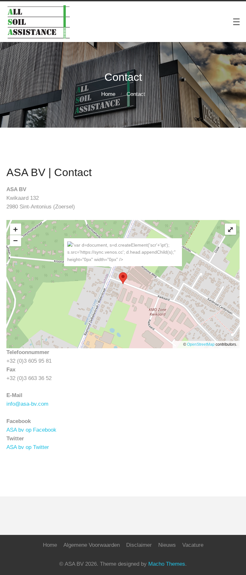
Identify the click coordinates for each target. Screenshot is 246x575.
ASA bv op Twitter (27, 447)
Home (108, 94)
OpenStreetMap (201, 344)
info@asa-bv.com (27, 404)
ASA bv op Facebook (31, 430)
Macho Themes (166, 564)
